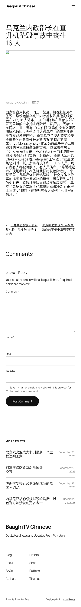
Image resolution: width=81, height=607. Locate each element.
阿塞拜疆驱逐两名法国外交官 (24, 469)
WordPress (69, 599)
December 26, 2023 (69, 500)
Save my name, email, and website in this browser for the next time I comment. (40, 389)
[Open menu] (73, 6)
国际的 (35, 102)
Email (10, 354)
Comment (12, 291)
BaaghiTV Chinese (20, 6)
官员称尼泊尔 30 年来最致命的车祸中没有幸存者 (58, 227)
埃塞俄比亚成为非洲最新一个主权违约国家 (29, 454)
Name (10, 337)
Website (10, 370)
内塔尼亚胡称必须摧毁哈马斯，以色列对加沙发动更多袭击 (31, 501)
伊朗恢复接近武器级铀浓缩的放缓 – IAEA (29, 485)
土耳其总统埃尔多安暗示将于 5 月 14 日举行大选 (21, 229)
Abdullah (23, 102)
